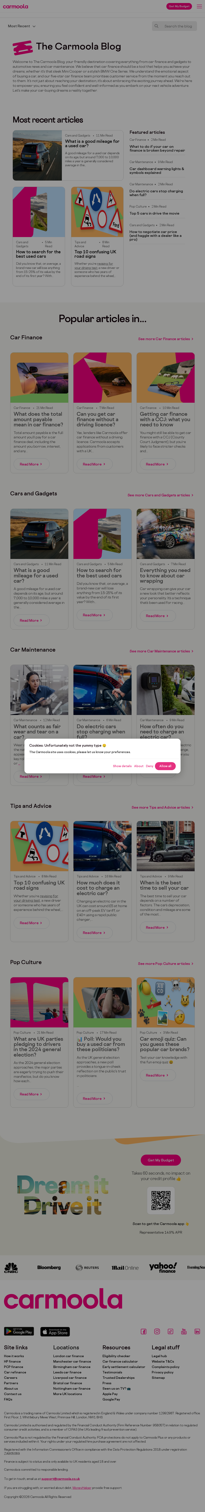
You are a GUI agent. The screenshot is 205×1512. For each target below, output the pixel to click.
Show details (122, 766)
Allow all (165, 766)
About (139, 766)
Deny (149, 766)
